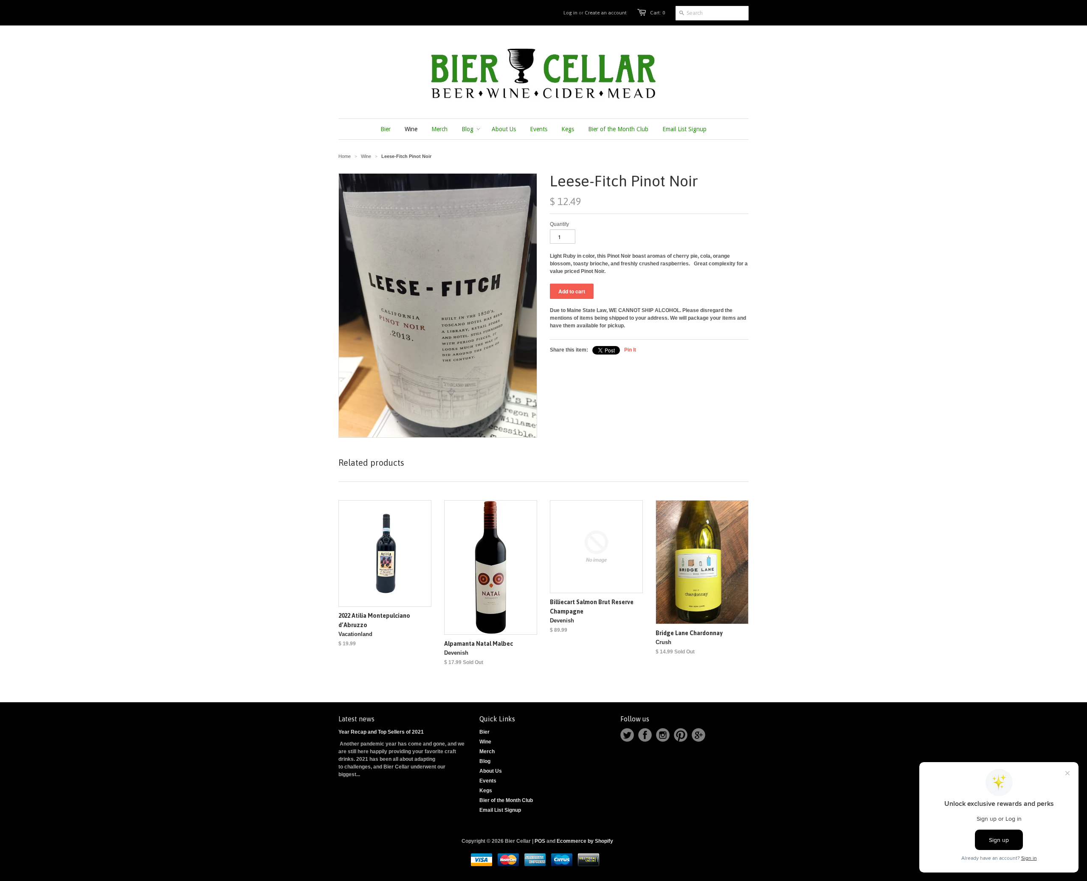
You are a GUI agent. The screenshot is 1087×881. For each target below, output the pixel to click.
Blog (484, 761)
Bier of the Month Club (506, 800)
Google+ (698, 735)
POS (540, 841)
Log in (570, 13)
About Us (490, 771)
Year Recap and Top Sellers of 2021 (381, 732)
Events (487, 781)
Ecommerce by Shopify (585, 841)
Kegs (485, 791)
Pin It (630, 350)
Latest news (356, 719)
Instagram (663, 735)
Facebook (645, 735)
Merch (487, 751)
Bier (484, 732)
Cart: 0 (657, 13)
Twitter (627, 735)
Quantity (559, 224)
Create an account (606, 13)
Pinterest (680, 735)
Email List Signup (500, 810)
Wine (485, 742)
